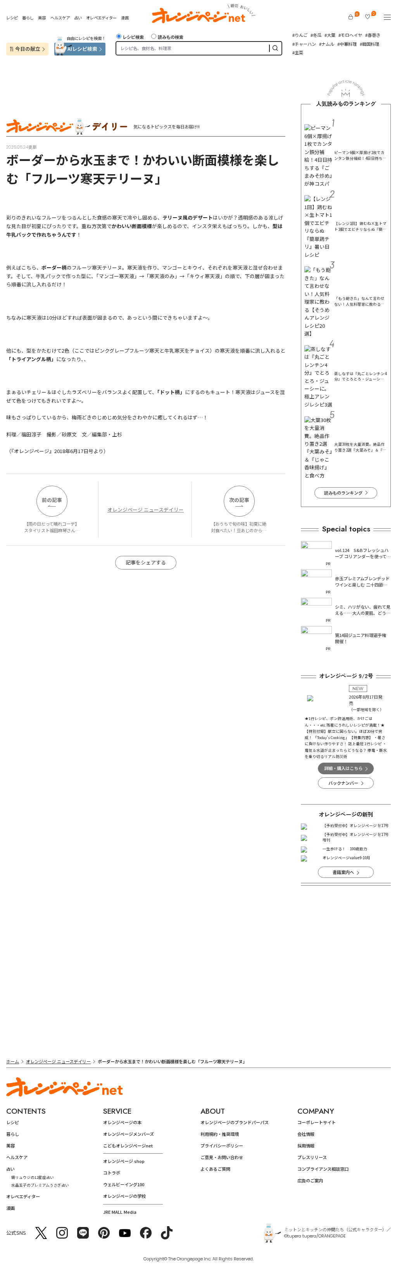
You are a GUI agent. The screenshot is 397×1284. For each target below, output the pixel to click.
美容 (42, 18)
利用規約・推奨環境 (219, 1134)
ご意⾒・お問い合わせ (221, 1157)
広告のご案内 (310, 1180)
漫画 (125, 18)
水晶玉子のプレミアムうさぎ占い (40, 1185)
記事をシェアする (146, 562)
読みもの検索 (170, 37)
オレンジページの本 (122, 1122)
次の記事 (239, 500)
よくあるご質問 (215, 1169)
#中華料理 (347, 44)
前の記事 (52, 500)
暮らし (28, 18)
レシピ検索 (133, 37)
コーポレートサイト (316, 1122)
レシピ (12, 18)
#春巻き (372, 35)
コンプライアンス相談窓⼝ (323, 1169)
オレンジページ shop (124, 1161)
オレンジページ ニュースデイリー (145, 509)
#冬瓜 (316, 35)
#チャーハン (304, 44)
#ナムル (326, 44)
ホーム (12, 1061)
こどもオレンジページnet (128, 1145)
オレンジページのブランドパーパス (234, 1122)
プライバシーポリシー (221, 1145)
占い (78, 18)
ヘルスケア (60, 18)
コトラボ (111, 1173)
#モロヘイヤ (350, 35)
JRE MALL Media (119, 1212)
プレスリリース (312, 1157)
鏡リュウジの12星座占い (32, 1177)
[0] (351, 17)
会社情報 (305, 1134)
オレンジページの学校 (124, 1196)
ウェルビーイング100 (123, 1184)
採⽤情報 (305, 1145)
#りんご (299, 35)
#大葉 (330, 35)
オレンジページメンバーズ (128, 1134)
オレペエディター (101, 18)
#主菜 (297, 52)
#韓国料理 (369, 44)
